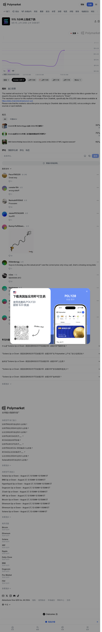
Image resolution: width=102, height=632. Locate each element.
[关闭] (87, 291)
